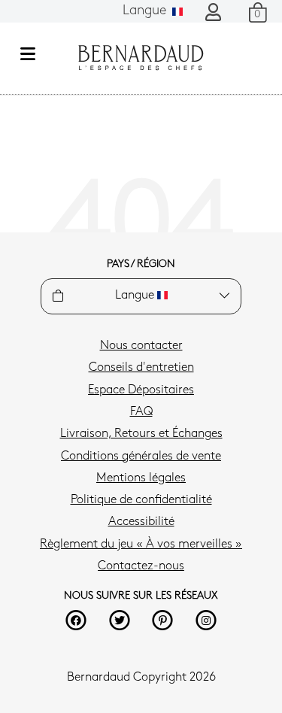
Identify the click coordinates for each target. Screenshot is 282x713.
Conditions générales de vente (141, 457)
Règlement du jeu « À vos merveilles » (141, 545)
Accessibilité (141, 522)
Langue (146, 11)
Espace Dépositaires (141, 390)
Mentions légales (141, 478)
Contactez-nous (141, 566)
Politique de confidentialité (141, 500)
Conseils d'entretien (141, 368)
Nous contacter (141, 346)
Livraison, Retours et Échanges (141, 434)
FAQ (141, 412)
